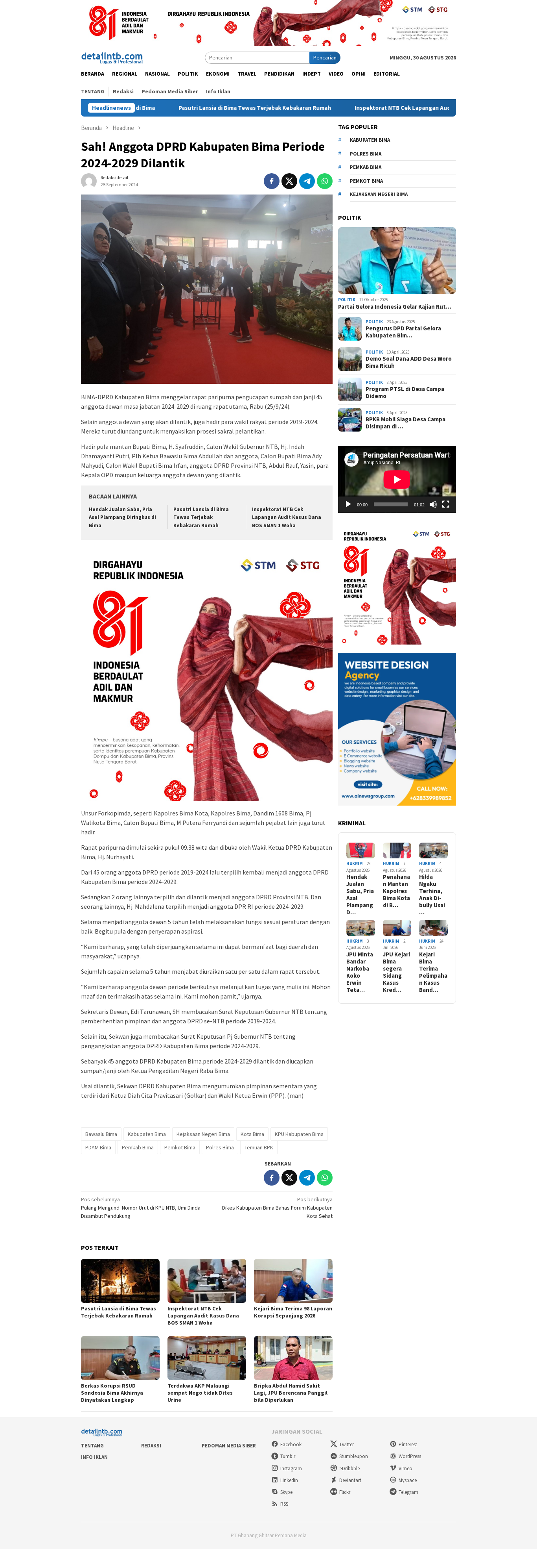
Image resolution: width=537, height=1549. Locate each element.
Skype (286, 1492)
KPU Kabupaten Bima (299, 1134)
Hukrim (354, 863)
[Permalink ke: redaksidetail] (89, 180)
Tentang (92, 1445)
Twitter (346, 1444)
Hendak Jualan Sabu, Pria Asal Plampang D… (360, 894)
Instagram (291, 1468)
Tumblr (287, 1456)
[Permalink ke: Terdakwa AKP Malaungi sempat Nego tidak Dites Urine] (206, 1358)
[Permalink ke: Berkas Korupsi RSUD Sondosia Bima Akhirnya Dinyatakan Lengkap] (120, 1358)
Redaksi (151, 1445)
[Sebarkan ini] (272, 181)
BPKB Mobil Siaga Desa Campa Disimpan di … (405, 423)
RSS (284, 1504)
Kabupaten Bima (147, 1134)
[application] (397, 479)
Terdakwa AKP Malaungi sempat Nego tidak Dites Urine (200, 1392)
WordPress (410, 1456)
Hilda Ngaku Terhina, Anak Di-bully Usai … (432, 894)
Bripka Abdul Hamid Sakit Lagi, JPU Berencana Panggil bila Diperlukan (290, 1392)
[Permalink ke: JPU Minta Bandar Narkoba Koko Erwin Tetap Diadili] (360, 928)
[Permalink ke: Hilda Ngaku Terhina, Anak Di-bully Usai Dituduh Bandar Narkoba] (433, 851)
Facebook (291, 1444)
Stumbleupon (353, 1456)
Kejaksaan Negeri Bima (203, 1134)
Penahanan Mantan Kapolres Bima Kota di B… (396, 891)
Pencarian (325, 57)
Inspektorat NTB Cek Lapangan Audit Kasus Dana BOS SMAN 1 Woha (393, 107)
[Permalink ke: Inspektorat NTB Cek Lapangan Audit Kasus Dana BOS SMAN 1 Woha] (206, 1281)
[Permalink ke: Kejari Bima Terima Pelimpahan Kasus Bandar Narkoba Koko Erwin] (433, 928)
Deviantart (350, 1480)
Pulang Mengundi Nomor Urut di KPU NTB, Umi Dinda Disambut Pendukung (140, 1207)
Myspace (408, 1480)
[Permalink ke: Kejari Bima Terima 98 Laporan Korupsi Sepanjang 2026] (293, 1281)
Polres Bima (220, 1147)
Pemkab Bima (138, 1147)
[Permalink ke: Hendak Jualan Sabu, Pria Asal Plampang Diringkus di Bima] (360, 851)
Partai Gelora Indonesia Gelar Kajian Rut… (394, 306)
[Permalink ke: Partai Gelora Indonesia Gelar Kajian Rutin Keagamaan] (397, 260)
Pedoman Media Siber (229, 1445)
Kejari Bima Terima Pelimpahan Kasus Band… (433, 972)
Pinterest (408, 1444)
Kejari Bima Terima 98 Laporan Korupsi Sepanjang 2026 (293, 1312)
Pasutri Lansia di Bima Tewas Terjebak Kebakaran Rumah (202, 107)
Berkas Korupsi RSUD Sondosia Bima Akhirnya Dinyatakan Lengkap (112, 1392)
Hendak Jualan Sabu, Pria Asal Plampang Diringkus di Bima (122, 517)
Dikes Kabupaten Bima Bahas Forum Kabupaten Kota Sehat (277, 1207)
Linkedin (289, 1480)
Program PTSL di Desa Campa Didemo (405, 392)
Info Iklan (94, 1457)
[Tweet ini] (289, 181)
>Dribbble (349, 1468)
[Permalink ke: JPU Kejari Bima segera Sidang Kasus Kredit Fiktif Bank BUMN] (397, 928)
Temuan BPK (259, 1147)
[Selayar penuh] (446, 504)
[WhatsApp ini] (325, 181)
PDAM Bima (98, 1147)
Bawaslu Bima (101, 1134)
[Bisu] (433, 504)
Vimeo (405, 1468)
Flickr (344, 1492)
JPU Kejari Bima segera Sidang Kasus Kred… (396, 972)
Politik (346, 299)
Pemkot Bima (179, 1147)
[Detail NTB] (112, 57)
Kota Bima (252, 1134)
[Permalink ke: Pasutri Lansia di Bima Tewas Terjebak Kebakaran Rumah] (120, 1281)
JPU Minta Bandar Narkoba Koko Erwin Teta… (359, 972)
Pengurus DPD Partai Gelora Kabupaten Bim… (403, 332)
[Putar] (348, 504)
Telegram (408, 1492)
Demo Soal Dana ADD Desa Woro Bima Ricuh (409, 362)
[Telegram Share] (307, 181)
